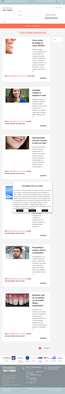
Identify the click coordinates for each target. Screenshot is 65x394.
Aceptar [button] (45, 210)
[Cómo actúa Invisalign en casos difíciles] (17, 47)
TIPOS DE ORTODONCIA (8, 375)
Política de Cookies (40, 208)
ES (53, 7)
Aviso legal (4, 389)
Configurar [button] (32, 210)
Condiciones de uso (53, 390)
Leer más (43, 78)
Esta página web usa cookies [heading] (32, 186)
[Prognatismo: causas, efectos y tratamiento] (17, 252)
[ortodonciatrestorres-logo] (7, 8)
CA (56, 7)
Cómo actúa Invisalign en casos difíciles (38, 43)
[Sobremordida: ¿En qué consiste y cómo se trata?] (17, 142)
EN (60, 7)
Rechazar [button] (20, 210)
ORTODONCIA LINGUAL (8, 377)
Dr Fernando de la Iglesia (16, 76)
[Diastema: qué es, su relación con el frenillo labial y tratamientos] (17, 300)
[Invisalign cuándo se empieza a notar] (17, 96)
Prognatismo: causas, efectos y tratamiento (39, 250)
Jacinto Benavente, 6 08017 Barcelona (15, 1)
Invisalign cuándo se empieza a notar (39, 93)
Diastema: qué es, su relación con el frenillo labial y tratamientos (38, 300)
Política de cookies (6, 390)
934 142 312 (29, 369)
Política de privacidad (12, 389)
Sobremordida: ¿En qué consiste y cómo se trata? (39, 140)
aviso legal (54, 15)
